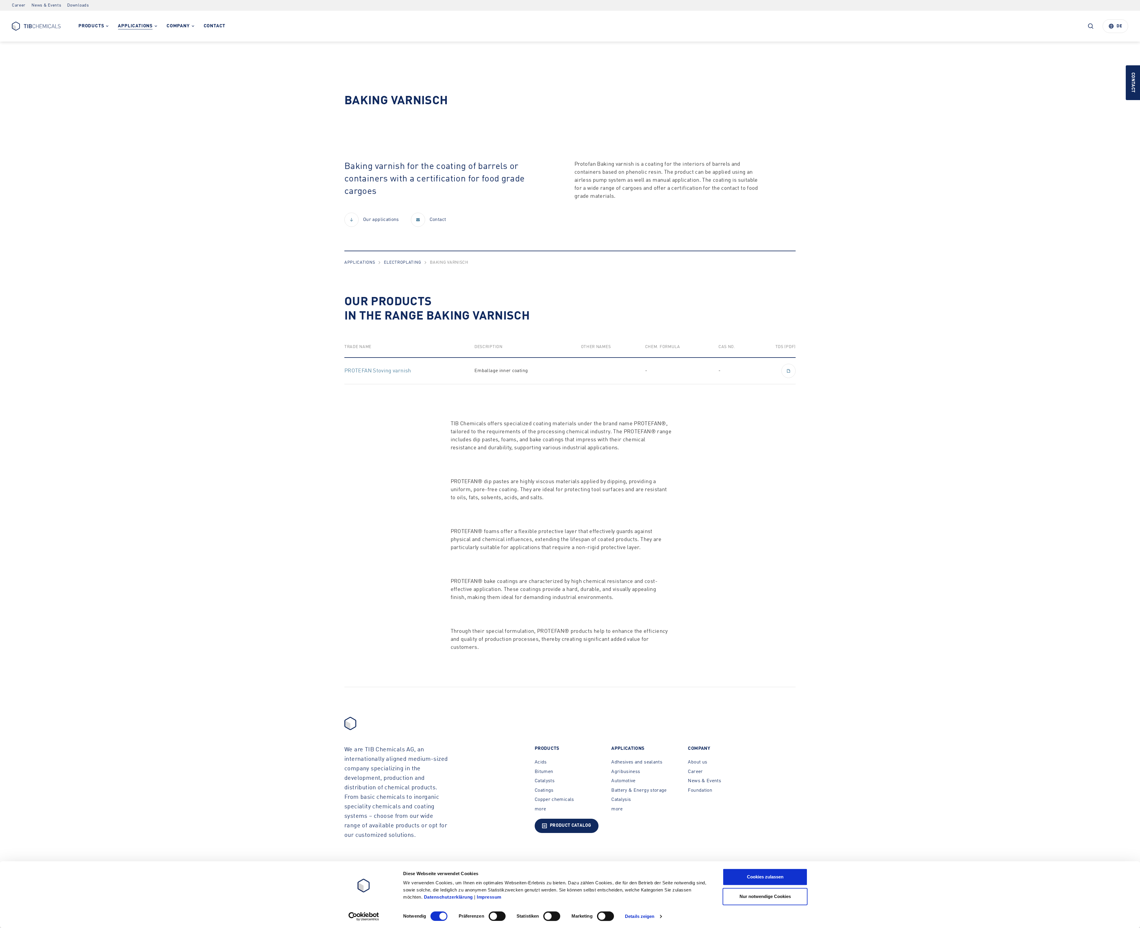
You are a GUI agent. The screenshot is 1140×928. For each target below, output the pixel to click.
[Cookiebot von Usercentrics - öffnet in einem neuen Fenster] (364, 916)
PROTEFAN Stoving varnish (377, 371)
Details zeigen (639, 916)
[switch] (497, 916)
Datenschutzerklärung (448, 896)
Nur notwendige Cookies (765, 896)
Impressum (489, 896)
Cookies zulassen (765, 876)
